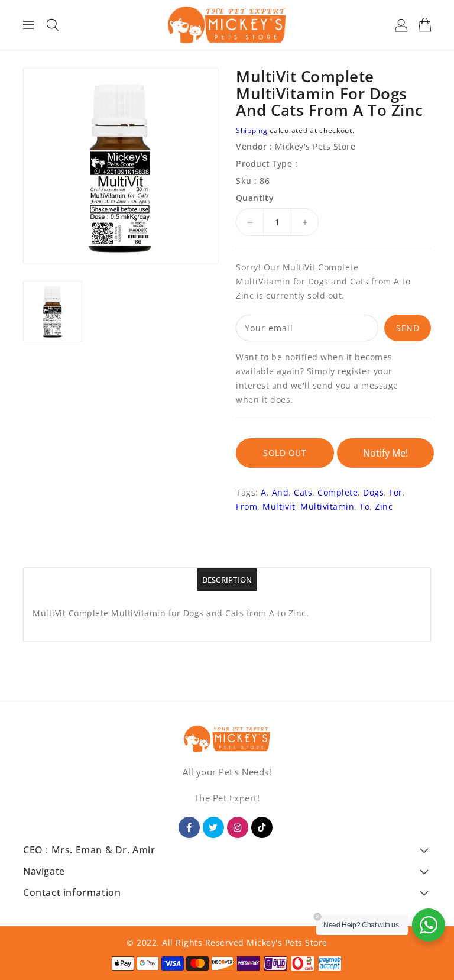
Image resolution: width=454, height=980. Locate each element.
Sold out (284, 452)
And (280, 492)
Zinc (384, 506)
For (396, 492)
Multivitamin (327, 506)
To (364, 506)
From (246, 506)
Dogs (373, 492)
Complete (337, 492)
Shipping (252, 130)
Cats (303, 492)
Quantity (255, 198)
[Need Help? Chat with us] (428, 925)
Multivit (278, 506)
